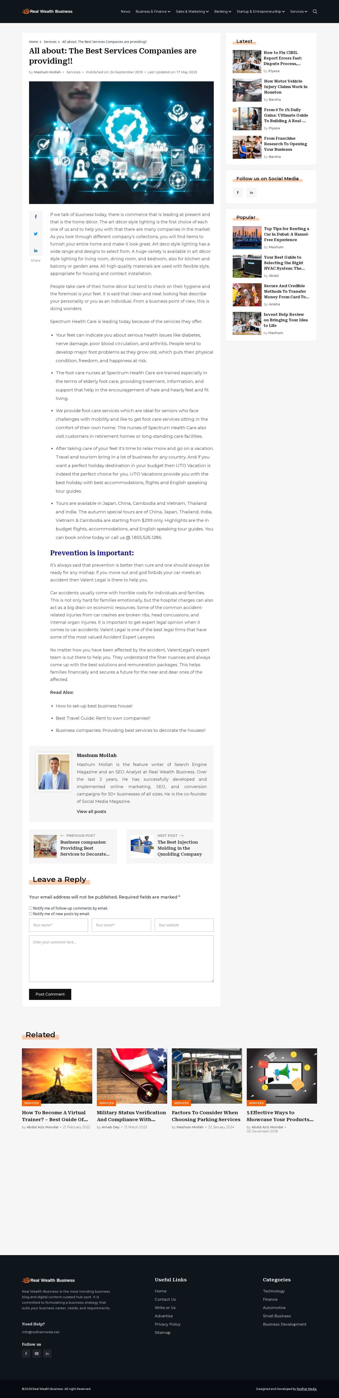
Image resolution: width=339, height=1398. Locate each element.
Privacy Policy (168, 1324)
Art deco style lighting (175, 244)
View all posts (91, 811)
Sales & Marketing (190, 11)
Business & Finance (151, 11)
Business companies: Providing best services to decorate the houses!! (130, 730)
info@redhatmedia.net (40, 1332)
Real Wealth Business (48, 1389)
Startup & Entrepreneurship (259, 11)
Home (33, 41)
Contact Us (165, 1299)
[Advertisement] (160, 1215)
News (125, 11)
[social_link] (238, 192)
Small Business (277, 1316)
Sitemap (163, 1332)
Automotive (274, 1308)
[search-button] (315, 11)
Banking (221, 11)
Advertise (164, 1316)
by (272, 71)
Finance (270, 1299)
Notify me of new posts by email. (61, 913)
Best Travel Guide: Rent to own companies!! (103, 718)
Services (297, 11)
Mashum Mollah (47, 72)
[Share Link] (36, 217)
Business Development (284, 1324)
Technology (274, 1291)
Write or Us (165, 1308)
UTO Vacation (191, 465)
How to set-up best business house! (94, 706)
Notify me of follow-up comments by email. (70, 908)
